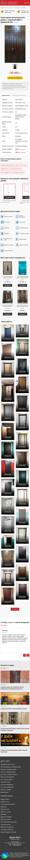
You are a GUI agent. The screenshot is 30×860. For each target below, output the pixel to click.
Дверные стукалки (6, 811)
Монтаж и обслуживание (7, 777)
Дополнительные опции (19, 95)
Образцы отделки (6, 824)
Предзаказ (7, 285)
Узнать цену (9, 197)
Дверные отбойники (6, 817)
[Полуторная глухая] (9, 192)
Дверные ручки (5, 801)
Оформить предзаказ (15, 78)
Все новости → (4, 668)
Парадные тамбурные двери (8, 769)
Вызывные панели (6, 819)
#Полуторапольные (16, 168)
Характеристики (6, 95)
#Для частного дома (21, 165)
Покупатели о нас (5, 782)
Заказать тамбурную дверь (8, 772)
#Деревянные (5, 168)
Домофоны (4, 814)
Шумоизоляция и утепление (8, 832)
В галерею (15, 609)
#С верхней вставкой (18, 172)
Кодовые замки (5, 809)
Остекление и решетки (7, 829)
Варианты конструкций (7, 827)
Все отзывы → (4, 625)
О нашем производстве (7, 787)
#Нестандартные (5, 172)
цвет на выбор (21, 149)
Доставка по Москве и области (9, 774)
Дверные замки (5, 799)
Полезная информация (7, 784)
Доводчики (4, 806)
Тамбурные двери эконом (8, 764)
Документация (5, 792)
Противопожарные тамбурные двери (11, 767)
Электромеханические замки (9, 822)
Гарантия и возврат (6, 789)
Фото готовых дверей (6, 779)
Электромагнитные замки (8, 804)
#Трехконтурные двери (7, 165)
